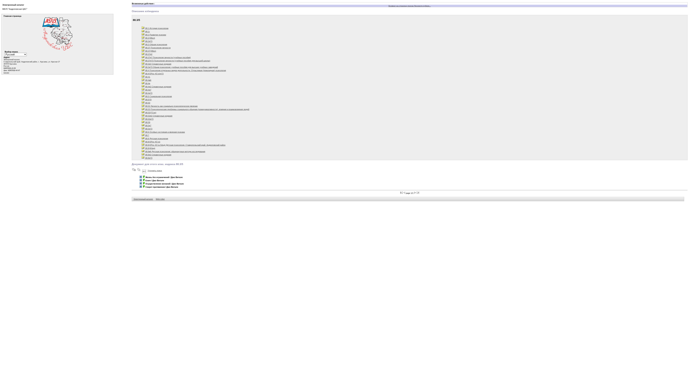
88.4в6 (148, 80)
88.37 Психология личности (158, 48)
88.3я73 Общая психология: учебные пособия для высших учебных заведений (181, 67)
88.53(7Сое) (150, 113)
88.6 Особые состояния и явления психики (165, 132)
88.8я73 (148, 158)
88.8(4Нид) (150, 148)
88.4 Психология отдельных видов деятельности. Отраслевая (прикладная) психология (185, 70)
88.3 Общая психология (156, 44)
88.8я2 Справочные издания (158, 155)
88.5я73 (148, 129)
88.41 (147, 77)
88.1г (147, 31)
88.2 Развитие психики (155, 35)
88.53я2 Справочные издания (158, 116)
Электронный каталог (143, 199)
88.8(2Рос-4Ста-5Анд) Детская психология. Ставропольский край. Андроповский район (185, 145)
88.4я (147, 83)
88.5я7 (148, 125)
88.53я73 (149, 119)
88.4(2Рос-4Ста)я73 (154, 74)
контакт (6, 73)
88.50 (147, 103)
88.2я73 (148, 41)
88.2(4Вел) (150, 38)
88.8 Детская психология (156, 138)
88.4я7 (148, 90)
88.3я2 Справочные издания (158, 64)
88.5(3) (148, 100)
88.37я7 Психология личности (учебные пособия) (168, 57)
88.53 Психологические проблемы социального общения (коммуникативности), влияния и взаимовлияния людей (197, 109)
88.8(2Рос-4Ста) (152, 142)
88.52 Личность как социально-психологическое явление (171, 106)
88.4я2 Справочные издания (158, 87)
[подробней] (141, 177)
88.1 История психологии (156, 28)
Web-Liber (160, 199)
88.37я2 (148, 54)
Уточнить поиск (155, 171)
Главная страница (12, 16)
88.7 (147, 135)
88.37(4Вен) (150, 51)
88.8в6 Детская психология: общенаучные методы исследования (175, 151)
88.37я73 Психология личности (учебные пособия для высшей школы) (177, 61)
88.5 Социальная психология (158, 96)
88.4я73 (148, 93)
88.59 (147, 122)
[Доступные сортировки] (144, 171)
